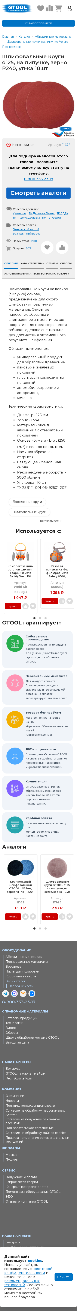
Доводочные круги (27, 502)
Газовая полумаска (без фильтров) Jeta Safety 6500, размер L (57, 571)
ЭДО (9, 1197)
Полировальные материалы (27, 962)
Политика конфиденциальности (30, 1106)
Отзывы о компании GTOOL (27, 1201)
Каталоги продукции (21, 1018)
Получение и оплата (21, 1177)
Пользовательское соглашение (30, 1128)
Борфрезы (14, 966)
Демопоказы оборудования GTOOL (33, 1192)
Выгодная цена (17, 1042)
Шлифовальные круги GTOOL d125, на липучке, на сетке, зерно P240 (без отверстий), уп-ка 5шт (57, 887)
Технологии (14, 1023)
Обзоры (12, 1033)
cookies (35, 1261)
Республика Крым (20, 1078)
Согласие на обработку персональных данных (35, 1112)
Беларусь (13, 1069)
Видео (11, 1028)
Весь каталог (15, 981)
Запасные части (21, 986)
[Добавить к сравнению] (62, 247)
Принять (63, 1277)
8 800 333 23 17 (38, 179)
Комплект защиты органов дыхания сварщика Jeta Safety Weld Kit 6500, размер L (20, 571)
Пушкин (12, 1160)
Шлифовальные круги (29, 512)
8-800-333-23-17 (19, 1002)
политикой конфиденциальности (28, 1271)
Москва (11, 1155)
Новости (12, 1101)
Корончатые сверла (21, 976)
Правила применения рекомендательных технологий (37, 1139)
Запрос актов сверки (22, 1182)
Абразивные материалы (24, 957)
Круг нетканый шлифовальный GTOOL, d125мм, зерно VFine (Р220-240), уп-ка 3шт (20, 887)
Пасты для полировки (22, 971)
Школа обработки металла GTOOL (32, 1037)
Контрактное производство (27, 1187)
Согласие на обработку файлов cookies (36, 1133)
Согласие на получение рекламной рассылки (33, 1121)
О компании (15, 1096)
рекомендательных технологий (22, 1283)
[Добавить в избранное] (47, 247)
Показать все (48, 521)
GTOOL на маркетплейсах (25, 1073)
